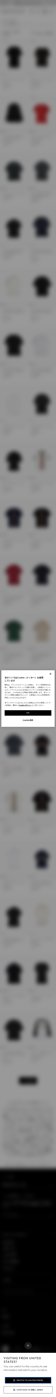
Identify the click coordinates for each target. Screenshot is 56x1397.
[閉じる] (50, 674)
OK (27, 713)
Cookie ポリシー (25, 705)
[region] (28, 698)
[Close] (28, 1345)
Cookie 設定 (28, 720)
